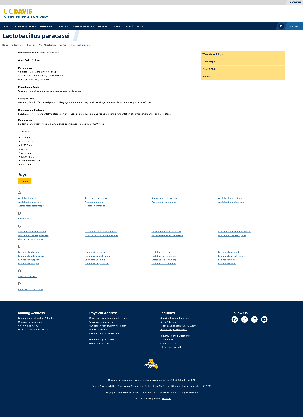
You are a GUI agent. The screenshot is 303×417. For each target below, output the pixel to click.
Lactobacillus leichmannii (165, 259)
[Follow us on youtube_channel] (264, 319)
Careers (116, 26)
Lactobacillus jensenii (29, 259)
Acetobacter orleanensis (164, 202)
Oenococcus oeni (27, 276)
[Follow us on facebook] (235, 319)
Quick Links (293, 26)
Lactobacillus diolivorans (97, 256)
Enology (31, 44)
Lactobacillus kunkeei (96, 259)
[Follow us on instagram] (244, 319)
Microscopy (208, 61)
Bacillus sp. (24, 218)
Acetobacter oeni (94, 202)
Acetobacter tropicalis (96, 205)
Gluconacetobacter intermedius (234, 231)
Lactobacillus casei (161, 252)
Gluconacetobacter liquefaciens (101, 235)
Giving (140, 26)
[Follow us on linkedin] (254, 319)
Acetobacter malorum (29, 202)
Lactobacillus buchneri (96, 252)
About (6, 26)
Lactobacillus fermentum (164, 256)
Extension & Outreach (82, 26)
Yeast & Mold (209, 69)
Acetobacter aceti (27, 198)
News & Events (46, 26)
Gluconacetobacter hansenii (166, 231)
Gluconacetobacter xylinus (232, 235)
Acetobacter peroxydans (31, 205)
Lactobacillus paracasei (97, 263)
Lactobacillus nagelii (28, 263)
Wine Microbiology (47, 44)
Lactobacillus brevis (28, 252)
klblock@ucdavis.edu (171, 347)
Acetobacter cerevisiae (97, 198)
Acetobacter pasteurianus (231, 202)
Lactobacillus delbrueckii (31, 256)
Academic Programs (24, 26)
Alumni (129, 26)
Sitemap (175, 386)
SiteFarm (166, 398)
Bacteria (64, 44)
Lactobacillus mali (227, 259)
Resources (102, 26)
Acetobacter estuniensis (164, 198)
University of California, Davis (123, 380)
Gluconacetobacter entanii (32, 231)
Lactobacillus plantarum (164, 263)
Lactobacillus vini (227, 263)
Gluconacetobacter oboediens (167, 235)
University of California (157, 386)
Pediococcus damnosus (30, 289)
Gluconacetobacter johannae (33, 235)
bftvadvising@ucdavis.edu (173, 329)
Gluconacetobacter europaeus (101, 231)
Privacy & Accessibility (103, 386)
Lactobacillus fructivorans (231, 256)
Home (5, 44)
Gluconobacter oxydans (30, 239)
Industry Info (17, 44)
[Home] (26, 13)
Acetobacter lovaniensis (230, 198)
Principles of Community (130, 386)
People (62, 26)
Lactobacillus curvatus (229, 252)
